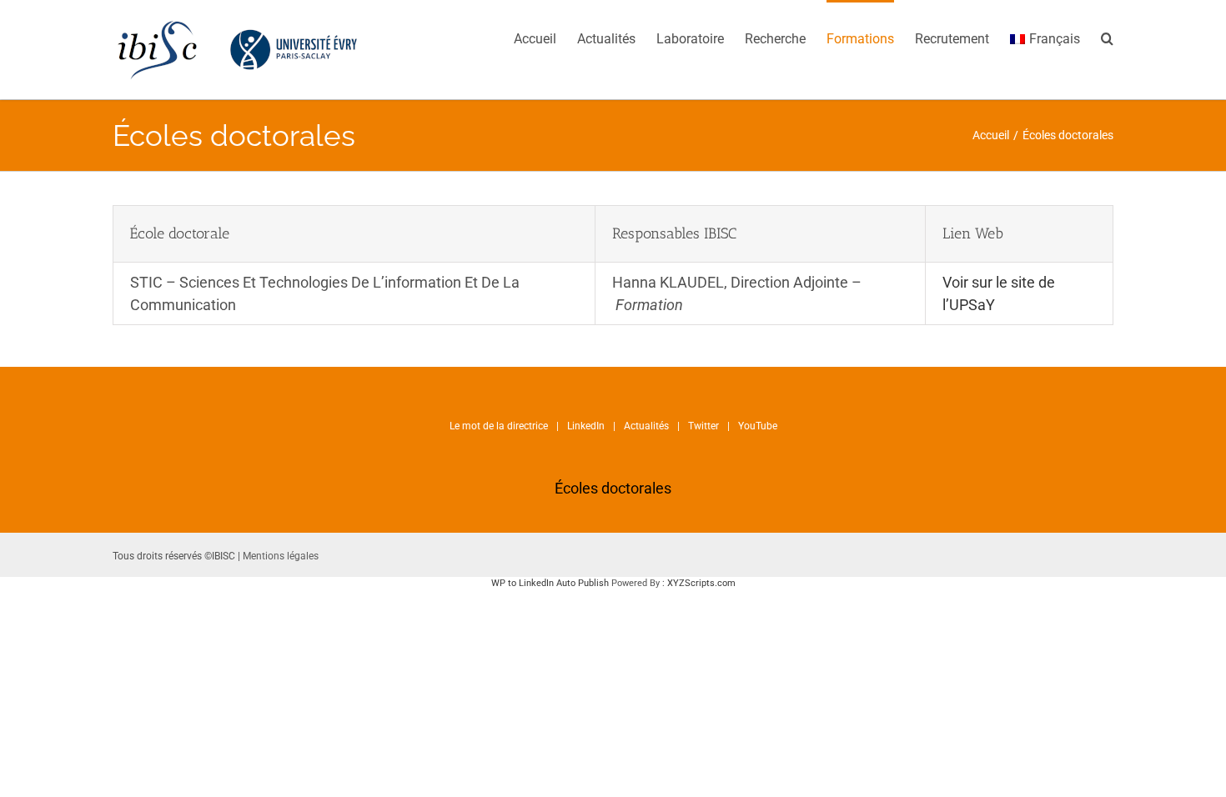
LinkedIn (586, 426)
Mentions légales (281, 556)
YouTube (757, 426)
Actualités (646, 426)
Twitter (703, 426)
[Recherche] (1107, 37)
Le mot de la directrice (499, 426)
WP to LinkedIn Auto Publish (550, 583)
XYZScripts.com (701, 583)
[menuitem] (545, 37)
